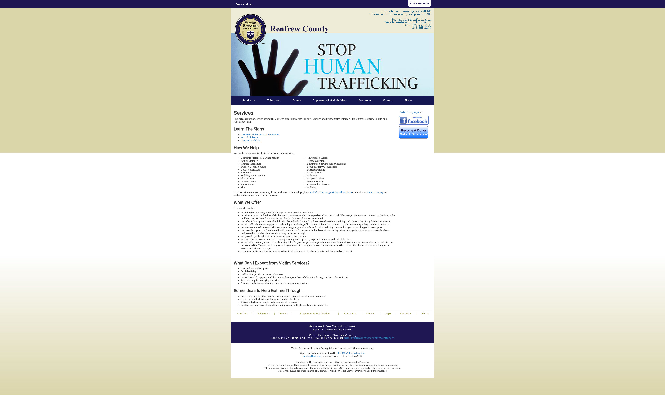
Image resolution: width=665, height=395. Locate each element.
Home (409, 100)
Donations (406, 313)
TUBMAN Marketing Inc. (351, 353)
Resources (365, 100)
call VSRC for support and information (331, 192)
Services (247, 100)
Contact (388, 100)
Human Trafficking (251, 140)
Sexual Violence (249, 137)
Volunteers (274, 100)
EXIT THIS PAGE (419, 3)
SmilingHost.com (312, 356)
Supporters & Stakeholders (330, 100)
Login (388, 313)
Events (297, 100)
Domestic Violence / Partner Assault (260, 134)
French (240, 4)
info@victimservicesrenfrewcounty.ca (369, 337)
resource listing (374, 192)
